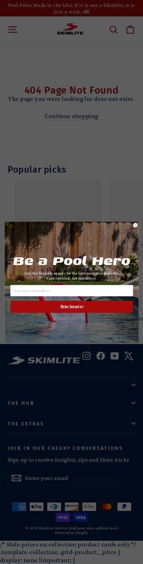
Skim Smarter (71, 306)
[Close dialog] (135, 225)
